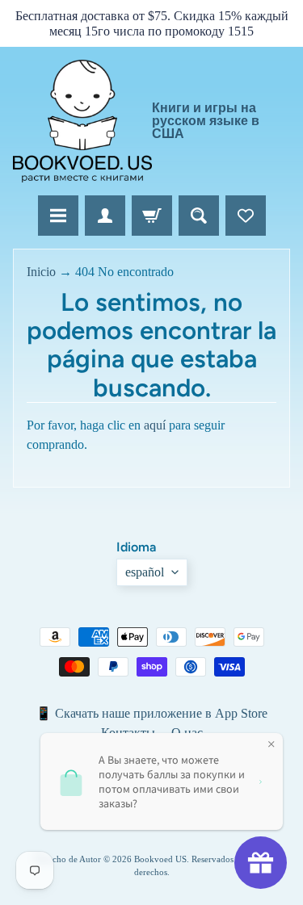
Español (144, 572)
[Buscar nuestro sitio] (199, 215)
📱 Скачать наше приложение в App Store (151, 713)
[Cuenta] (105, 215)
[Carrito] (152, 215)
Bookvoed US (160, 859)
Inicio (41, 272)
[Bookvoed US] (82, 121)
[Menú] (58, 215)
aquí (155, 425)
